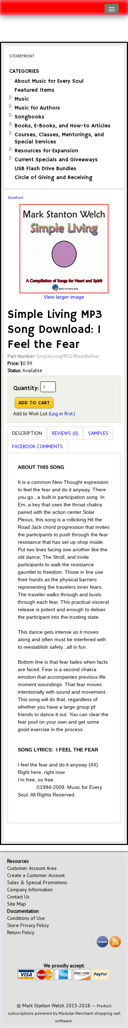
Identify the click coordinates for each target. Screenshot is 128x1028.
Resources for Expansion (46, 150)
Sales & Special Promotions (37, 882)
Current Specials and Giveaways (56, 159)
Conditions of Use (26, 918)
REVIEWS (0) (65, 433)
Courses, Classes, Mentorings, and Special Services (59, 138)
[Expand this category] (11, 97)
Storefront (15, 197)
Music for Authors (37, 108)
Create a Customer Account (36, 875)
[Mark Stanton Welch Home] (9, 5)
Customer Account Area (32, 868)
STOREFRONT (21, 56)
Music (22, 99)
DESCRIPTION (27, 433)
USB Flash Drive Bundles (45, 168)
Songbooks (29, 116)
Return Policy (20, 932)
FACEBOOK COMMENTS (37, 446)
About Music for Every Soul (49, 81)
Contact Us (18, 896)
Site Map (16, 904)
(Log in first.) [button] (62, 413)
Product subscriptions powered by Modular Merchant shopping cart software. (64, 1013)
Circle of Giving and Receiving (53, 177)
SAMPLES (98, 433)
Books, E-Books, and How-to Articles (63, 125)
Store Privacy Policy (28, 925)
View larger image (64, 297)
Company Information (30, 889)
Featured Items (34, 90)
